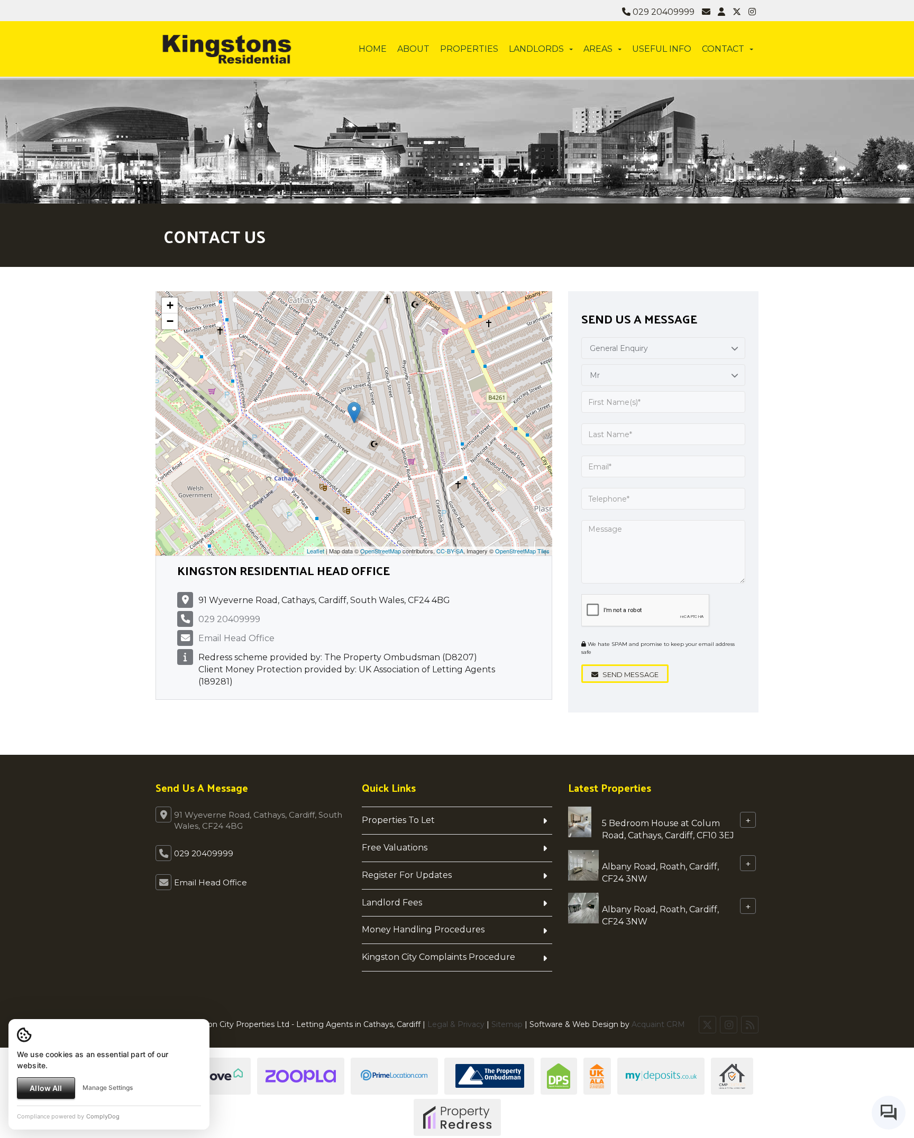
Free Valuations (394, 848)
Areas (598, 49)
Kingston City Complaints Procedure (438, 957)
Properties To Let (398, 820)
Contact (723, 49)
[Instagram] (752, 12)
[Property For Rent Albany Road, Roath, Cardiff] (583, 864)
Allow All (46, 1088)
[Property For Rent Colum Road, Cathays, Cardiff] (579, 821)
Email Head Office (236, 638)
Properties (469, 49)
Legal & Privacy (456, 1024)
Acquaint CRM (658, 1024)
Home (373, 49)
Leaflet (315, 551)
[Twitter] (737, 12)
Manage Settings (108, 1087)
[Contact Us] (721, 12)
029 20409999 (662, 12)
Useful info (661, 49)
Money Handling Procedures (423, 929)
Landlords (536, 49)
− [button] (170, 321)
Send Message (630, 674)
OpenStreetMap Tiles (522, 551)
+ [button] (170, 305)
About (413, 49)
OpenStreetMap (380, 551)
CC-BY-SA (449, 551)
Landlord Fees (392, 903)
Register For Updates (407, 875)
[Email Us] (706, 12)
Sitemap (507, 1024)
